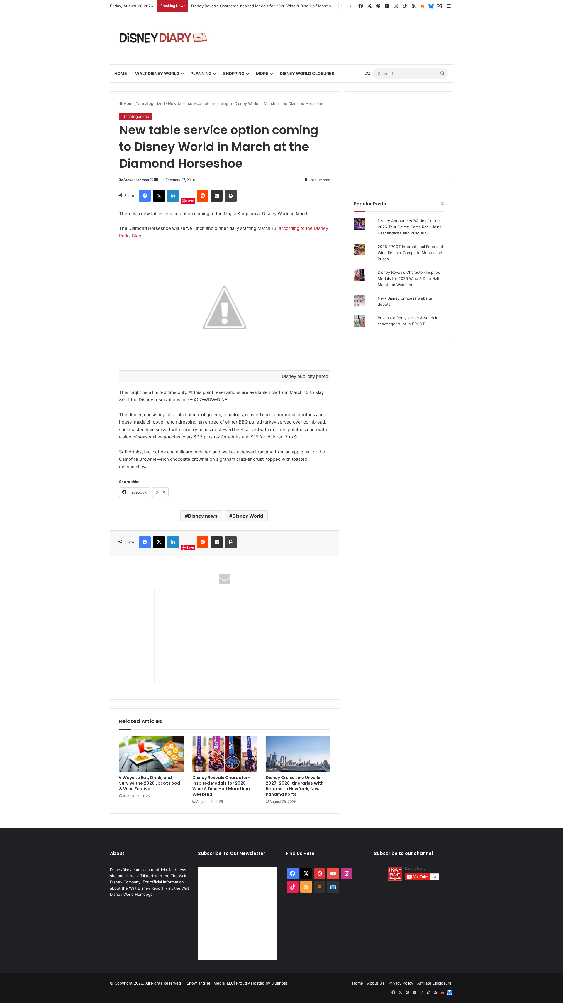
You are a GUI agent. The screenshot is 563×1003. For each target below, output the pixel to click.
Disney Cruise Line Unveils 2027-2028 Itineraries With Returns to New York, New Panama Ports (295, 786)
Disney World (247, 516)
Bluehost (279, 983)
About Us (375, 983)
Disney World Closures (307, 73)
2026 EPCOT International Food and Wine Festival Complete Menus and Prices (410, 252)
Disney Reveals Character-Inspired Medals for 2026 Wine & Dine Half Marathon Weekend (221, 786)
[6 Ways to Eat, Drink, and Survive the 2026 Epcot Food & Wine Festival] (151, 754)
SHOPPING (234, 73)
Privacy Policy (401, 983)
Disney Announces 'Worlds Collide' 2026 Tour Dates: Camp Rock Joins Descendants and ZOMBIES (410, 226)
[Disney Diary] (164, 38)
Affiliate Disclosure (434, 983)
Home (120, 73)
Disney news (203, 516)
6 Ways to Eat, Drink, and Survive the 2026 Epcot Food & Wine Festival (149, 783)
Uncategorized (151, 103)
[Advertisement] (399, 137)
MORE (262, 73)
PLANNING (201, 73)
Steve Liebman (136, 180)
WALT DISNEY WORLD (157, 73)
